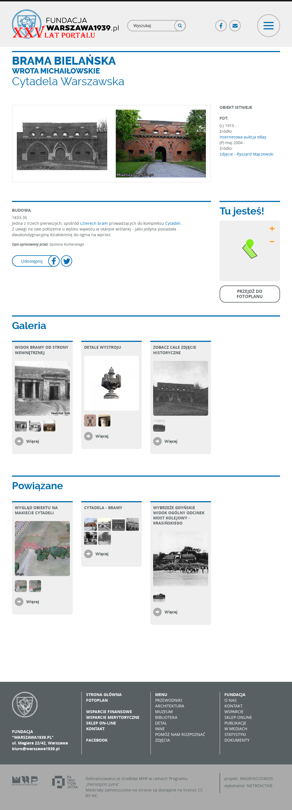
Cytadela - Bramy (103, 507)
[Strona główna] (65, 24)
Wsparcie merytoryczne (112, 717)
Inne (160, 728)
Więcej (32, 441)
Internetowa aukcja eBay (243, 137)
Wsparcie (234, 711)
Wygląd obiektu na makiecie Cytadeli (36, 510)
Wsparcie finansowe (109, 711)
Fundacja (235, 694)
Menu (161, 694)
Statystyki (235, 734)
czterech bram (94, 223)
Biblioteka (166, 717)
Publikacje (235, 723)
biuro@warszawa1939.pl (36, 748)
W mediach (235, 728)
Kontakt (95, 728)
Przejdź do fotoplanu (250, 293)
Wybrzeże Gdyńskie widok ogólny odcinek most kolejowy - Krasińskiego (178, 515)
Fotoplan (97, 700)
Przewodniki (168, 700)
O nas (230, 700)
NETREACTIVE (260, 785)
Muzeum (164, 711)
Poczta (235, 23)
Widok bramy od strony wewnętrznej (41, 349)
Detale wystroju (102, 347)
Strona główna (104, 694)
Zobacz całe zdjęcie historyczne (174, 349)
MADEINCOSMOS (256, 778)
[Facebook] (54, 261)
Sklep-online (238, 717)
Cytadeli (173, 223)
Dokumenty (237, 740)
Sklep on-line (101, 723)
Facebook (221, 23)
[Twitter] (66, 261)
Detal (161, 723)
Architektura (169, 706)
